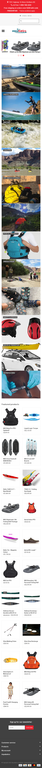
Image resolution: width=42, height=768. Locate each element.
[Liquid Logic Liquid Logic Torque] (31, 417)
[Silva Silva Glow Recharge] (31, 630)
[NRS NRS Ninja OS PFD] (31, 660)
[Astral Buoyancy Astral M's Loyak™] (31, 538)
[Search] (21, 21)
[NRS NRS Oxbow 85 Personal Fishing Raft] (31, 690)
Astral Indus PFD (29, 519)
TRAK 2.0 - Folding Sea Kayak (30, 490)
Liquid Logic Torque (31, 428)
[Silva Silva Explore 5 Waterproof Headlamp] (10, 660)
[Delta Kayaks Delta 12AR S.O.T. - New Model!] (10, 477)
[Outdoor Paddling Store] (24, 31)
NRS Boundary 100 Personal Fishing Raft (31, 581)
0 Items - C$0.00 (27, 16)
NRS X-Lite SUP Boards (29, 460)
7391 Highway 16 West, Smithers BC (22, 2)
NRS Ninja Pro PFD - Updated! (9, 429)
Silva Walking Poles (9, 641)
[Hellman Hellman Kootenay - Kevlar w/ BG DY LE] (31, 599)
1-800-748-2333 (25, 5)
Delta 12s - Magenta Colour (10, 551)
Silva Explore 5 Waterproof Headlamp (8, 673)
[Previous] (5, 46)
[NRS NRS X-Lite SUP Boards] (31, 447)
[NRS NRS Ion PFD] (10, 569)
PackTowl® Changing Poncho (10, 703)
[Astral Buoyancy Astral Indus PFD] (31, 508)
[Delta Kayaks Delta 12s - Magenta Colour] (10, 538)
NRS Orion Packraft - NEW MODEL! (10, 460)
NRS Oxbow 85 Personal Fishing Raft (31, 703)
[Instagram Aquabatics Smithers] (22, 733)
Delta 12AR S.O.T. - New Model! (9, 490)
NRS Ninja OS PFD (30, 672)
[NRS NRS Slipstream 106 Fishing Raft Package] (10, 508)
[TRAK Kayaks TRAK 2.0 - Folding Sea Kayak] (31, 477)
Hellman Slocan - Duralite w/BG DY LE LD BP (9, 612)
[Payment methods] (20, 765)
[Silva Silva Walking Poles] (10, 630)
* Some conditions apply (27, 11)
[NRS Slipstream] (21, 46)
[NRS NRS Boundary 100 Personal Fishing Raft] (31, 569)
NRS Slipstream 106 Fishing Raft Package (10, 520)
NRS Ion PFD (7, 580)
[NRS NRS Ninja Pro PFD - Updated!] (10, 417)
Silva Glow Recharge (31, 641)
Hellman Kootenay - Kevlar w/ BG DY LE (30, 612)
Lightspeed (34, 762)
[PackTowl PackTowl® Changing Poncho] (10, 690)
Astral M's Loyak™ (30, 550)
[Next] (36, 46)
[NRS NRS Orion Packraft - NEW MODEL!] (10, 447)
